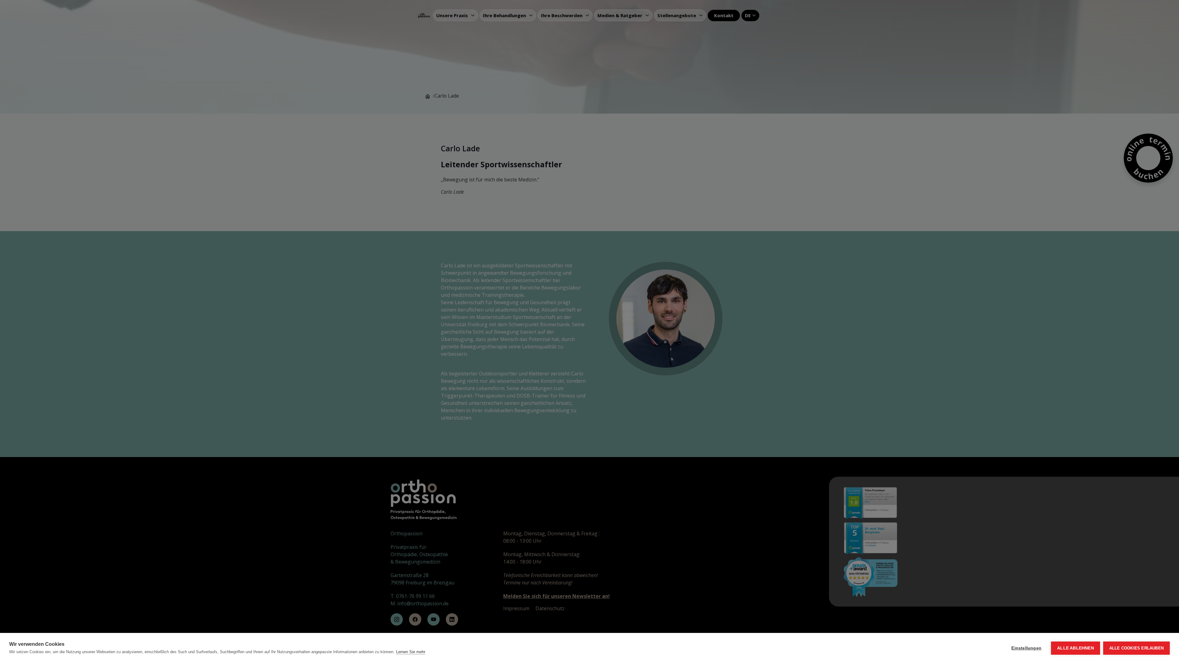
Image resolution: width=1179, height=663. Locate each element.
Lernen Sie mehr (410, 651)
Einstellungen (1026, 648)
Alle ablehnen (1075, 648)
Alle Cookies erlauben (1136, 648)
